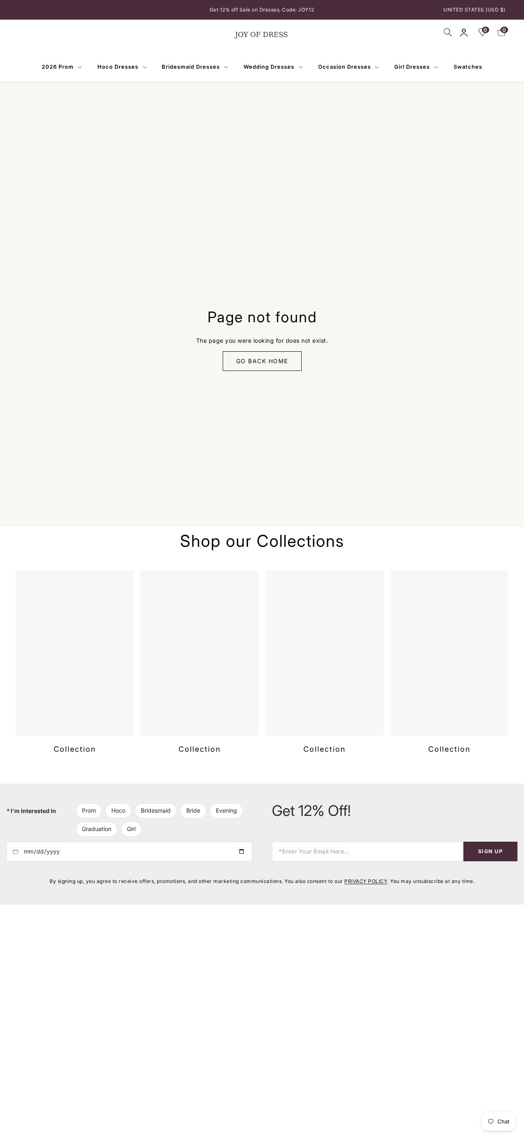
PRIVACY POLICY (365, 890)
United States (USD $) (474, 10)
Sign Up (490, 861)
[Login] (464, 32)
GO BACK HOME (262, 365)
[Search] (448, 32)
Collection (75, 759)
